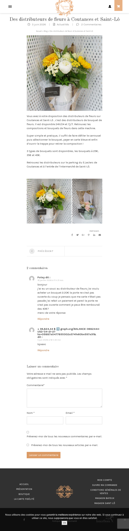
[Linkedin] (94, 235)
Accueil (39, 31)
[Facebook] (72, 235)
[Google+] (83, 235)
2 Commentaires (91, 24)
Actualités (63, 24)
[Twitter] (77, 235)
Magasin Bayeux (104, 498)
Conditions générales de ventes (105, 492)
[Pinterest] (88, 235)
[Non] (124, 519)
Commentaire (35, 385)
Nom (30, 412)
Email (69, 412)
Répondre (43, 318)
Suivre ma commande (104, 485)
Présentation (24, 489)
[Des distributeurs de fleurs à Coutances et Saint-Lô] (64, 72)
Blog (46, 31)
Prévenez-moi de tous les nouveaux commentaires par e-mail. (64, 436)
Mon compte (104, 480)
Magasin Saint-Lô (104, 503)
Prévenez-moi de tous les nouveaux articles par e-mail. (64, 445)
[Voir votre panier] (118, 6)
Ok (64, 522)
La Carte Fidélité (24, 499)
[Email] (99, 235)
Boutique (24, 494)
